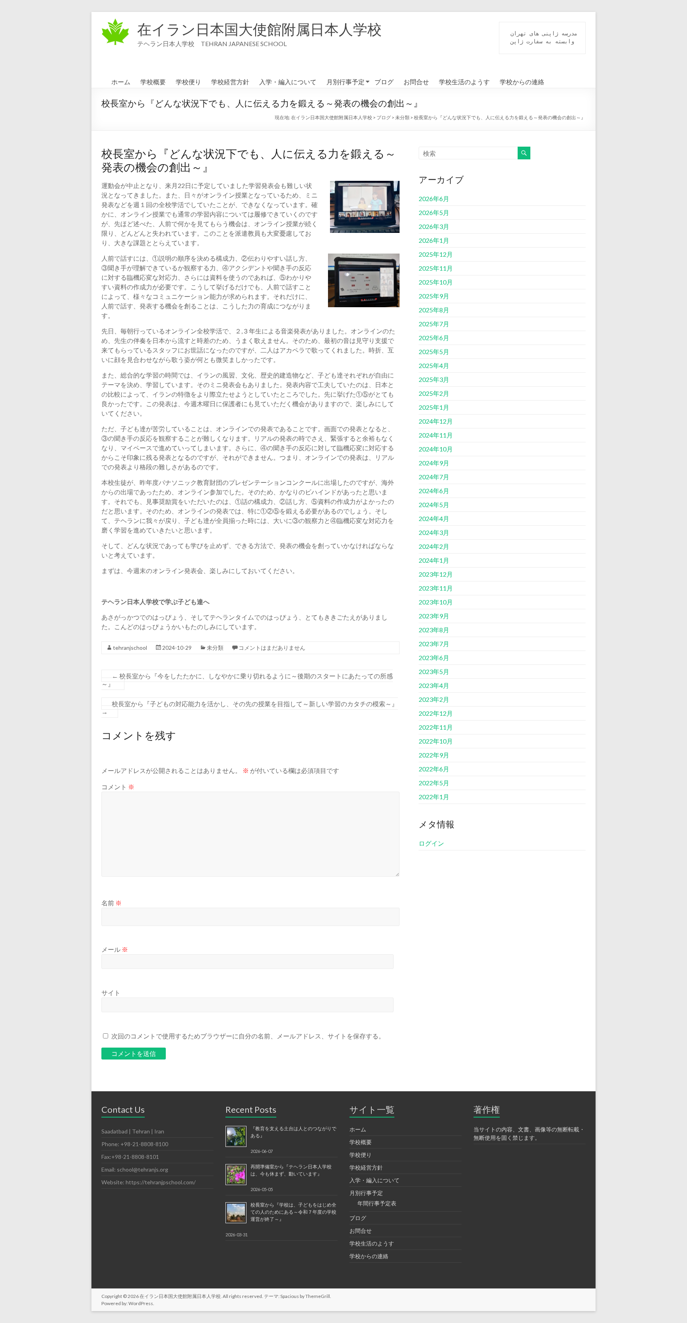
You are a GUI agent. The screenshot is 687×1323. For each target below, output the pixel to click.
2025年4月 (434, 365)
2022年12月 (436, 713)
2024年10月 (436, 449)
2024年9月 (434, 463)
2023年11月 (436, 588)
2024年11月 (436, 435)
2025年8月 (434, 310)
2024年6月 (434, 490)
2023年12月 (436, 574)
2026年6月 (434, 198)
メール (114, 949)
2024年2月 (434, 546)
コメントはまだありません (272, 647)
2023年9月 (434, 616)
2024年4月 (434, 518)
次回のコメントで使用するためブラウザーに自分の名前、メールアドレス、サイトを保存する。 (248, 1036)
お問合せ (416, 81)
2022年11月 (436, 727)
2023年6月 (434, 657)
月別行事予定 (345, 81)
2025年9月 (434, 296)
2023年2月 (434, 699)
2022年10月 (436, 741)
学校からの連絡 (522, 81)
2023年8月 (434, 629)
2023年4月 (434, 685)
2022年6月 (434, 769)
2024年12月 (436, 421)
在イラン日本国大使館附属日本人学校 (259, 29)
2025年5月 (434, 351)
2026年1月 (434, 240)
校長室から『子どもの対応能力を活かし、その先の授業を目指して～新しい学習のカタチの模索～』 (249, 707)
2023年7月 (434, 643)
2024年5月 (434, 504)
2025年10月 (436, 282)
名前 (111, 903)
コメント (117, 786)
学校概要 (153, 81)
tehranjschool (130, 647)
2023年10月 (436, 602)
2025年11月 (436, 268)
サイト (110, 992)
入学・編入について (287, 81)
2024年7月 (434, 476)
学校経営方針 (230, 81)
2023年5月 (434, 671)
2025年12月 (436, 254)
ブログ (384, 81)
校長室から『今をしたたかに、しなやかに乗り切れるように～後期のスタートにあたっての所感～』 (247, 680)
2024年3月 (434, 532)
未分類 (215, 647)
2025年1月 (434, 407)
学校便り (188, 81)
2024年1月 (434, 560)
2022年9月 (434, 755)
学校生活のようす (464, 81)
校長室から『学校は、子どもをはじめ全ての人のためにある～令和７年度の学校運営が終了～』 (293, 1212)
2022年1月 (434, 796)
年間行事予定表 (376, 1203)
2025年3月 (434, 379)
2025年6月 (434, 337)
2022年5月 (434, 782)
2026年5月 (434, 212)
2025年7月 (434, 323)
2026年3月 (434, 226)
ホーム (120, 81)
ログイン (431, 843)
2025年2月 (434, 393)
